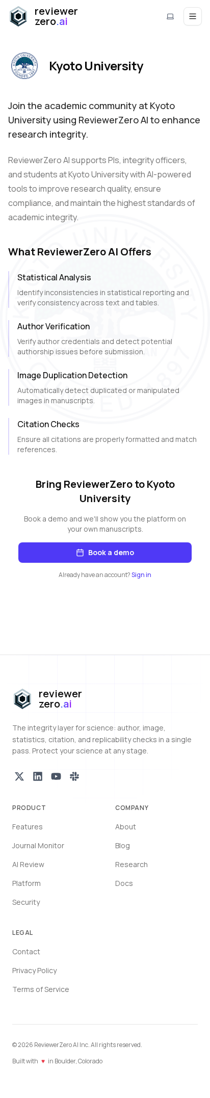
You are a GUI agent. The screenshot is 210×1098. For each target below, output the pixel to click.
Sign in (141, 574)
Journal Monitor (38, 845)
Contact (26, 951)
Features (27, 826)
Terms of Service (40, 989)
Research (131, 864)
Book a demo (111, 552)
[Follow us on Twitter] (19, 776)
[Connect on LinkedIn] (38, 776)
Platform (26, 883)
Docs (124, 883)
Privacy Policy (34, 970)
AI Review (28, 864)
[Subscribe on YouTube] (56, 776)
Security (26, 902)
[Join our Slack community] (74, 776)
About (125, 826)
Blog (122, 845)
